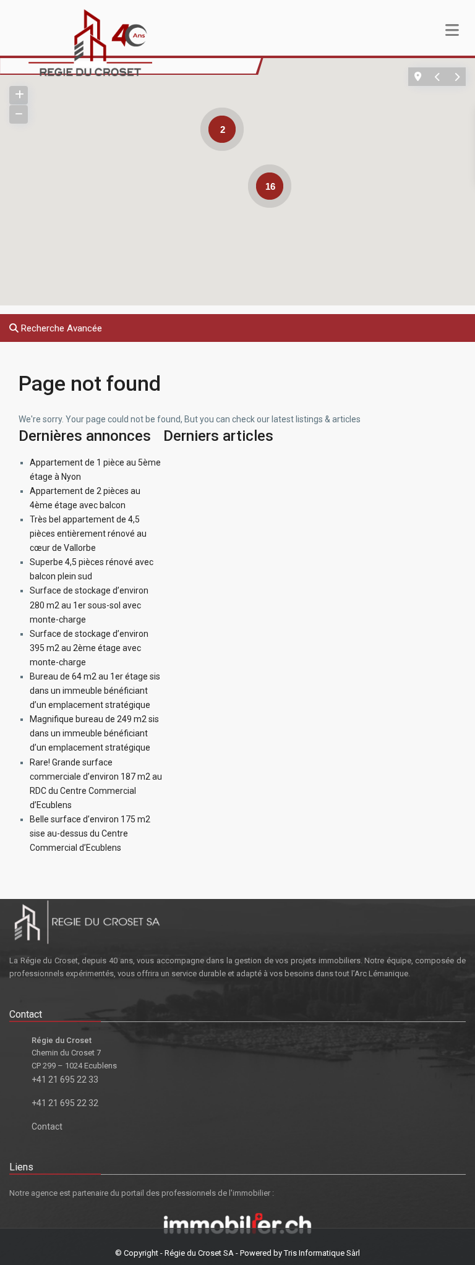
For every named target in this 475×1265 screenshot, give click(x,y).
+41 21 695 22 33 (65, 1079)
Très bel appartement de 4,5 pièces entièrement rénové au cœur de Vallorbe (88, 533)
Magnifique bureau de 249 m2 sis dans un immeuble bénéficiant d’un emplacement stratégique (94, 733)
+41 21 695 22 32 (65, 1103)
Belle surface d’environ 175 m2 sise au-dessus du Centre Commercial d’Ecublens (90, 833)
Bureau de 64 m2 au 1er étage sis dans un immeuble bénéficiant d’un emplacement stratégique (95, 690)
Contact (47, 1126)
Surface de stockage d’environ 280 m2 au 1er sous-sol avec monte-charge (89, 605)
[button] (218, 239)
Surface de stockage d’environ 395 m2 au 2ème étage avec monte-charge (89, 648)
